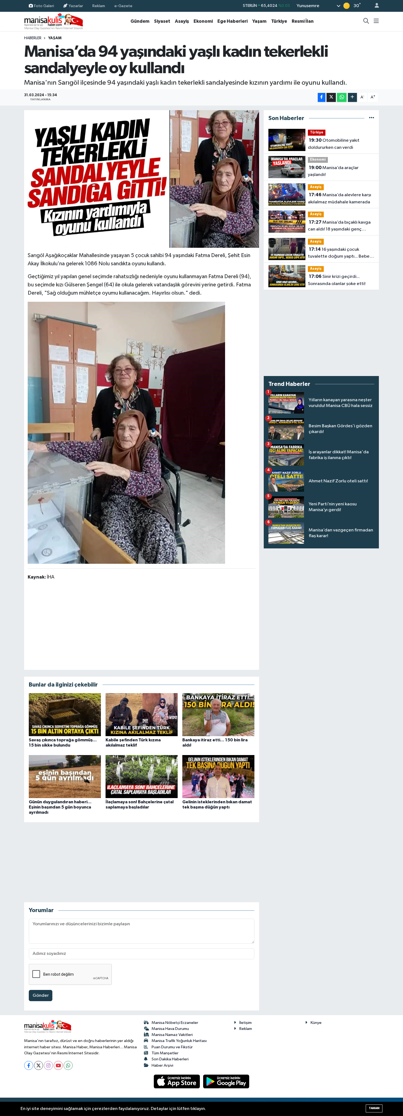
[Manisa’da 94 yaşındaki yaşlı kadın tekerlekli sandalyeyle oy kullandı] (141, 179)
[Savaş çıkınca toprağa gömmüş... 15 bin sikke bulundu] (65, 714)
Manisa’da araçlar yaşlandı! (333, 171)
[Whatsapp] (68, 1065)
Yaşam (259, 21)
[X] (38, 1065)
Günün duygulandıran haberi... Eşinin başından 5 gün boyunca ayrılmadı (60, 807)
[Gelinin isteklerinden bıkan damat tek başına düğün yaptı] (218, 776)
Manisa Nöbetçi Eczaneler (175, 1023)
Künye (316, 1023)
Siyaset (162, 21)
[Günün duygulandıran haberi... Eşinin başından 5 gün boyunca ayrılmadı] (65, 776)
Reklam (98, 6)
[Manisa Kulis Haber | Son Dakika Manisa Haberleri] (53, 21)
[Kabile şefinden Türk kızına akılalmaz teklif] (142, 714)
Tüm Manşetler (165, 1053)
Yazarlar (76, 6)
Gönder (41, 995)
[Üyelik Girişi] (374, 6)
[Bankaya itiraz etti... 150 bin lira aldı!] (218, 714)
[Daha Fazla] (352, 97)
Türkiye (279, 21)
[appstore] (177, 1081)
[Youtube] (58, 1065)
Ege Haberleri (232, 21)
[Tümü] (371, 118)
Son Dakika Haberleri (170, 1059)
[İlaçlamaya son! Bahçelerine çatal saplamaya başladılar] (142, 776)
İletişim (245, 1023)
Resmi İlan (303, 21)
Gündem (139, 21)
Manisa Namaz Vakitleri (172, 1035)
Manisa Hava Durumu (170, 1029)
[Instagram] (48, 1065)
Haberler (32, 38)
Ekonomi (203, 21)
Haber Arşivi (162, 1065)
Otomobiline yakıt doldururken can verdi (333, 144)
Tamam (374, 1108)
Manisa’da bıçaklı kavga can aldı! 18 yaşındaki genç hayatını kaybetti (339, 226)
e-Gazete (123, 6)
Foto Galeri (44, 6)
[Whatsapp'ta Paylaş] (342, 97)
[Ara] (366, 21)
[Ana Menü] (376, 21)
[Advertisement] (141, 624)
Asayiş (182, 21)
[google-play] (226, 1081)
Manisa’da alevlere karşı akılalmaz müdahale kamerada (339, 198)
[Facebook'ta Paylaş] (321, 97)
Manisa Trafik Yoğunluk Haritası (179, 1041)
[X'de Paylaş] (331, 97)
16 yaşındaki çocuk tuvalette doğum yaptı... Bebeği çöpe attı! (341, 253)
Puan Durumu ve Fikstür (172, 1047)
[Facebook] (28, 1065)
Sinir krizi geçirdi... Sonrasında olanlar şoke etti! (336, 280)
